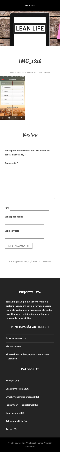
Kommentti (11, 163)
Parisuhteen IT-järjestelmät (20, 404)
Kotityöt (10, 380)
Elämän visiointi (14, 346)
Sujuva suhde (13, 413)
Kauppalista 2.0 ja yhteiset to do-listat (31, 261)
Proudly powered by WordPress (21, 443)
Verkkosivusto (12, 230)
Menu (32, 5)
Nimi (7, 207)
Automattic (30, 446)
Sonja (47, 72)
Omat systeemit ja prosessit (20, 396)
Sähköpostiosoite (14, 216)
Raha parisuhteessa (16, 338)
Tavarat (9, 429)
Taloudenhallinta (14, 421)
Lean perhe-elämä (15, 388)
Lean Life (30, 28)
